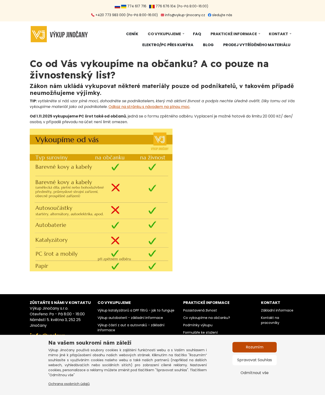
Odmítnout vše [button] (255, 372)
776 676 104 (165, 6)
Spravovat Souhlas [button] (254, 360)
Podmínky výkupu (197, 325)
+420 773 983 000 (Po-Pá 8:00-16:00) (126, 15)
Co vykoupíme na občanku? (206, 317)
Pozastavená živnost (200, 310)
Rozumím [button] (254, 347)
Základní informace (277, 310)
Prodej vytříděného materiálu (257, 45)
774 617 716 (137, 6)
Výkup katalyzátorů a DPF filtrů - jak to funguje (136, 310)
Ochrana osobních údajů (69, 383)
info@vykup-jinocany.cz (184, 15)
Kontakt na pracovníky (270, 320)
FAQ (197, 34)
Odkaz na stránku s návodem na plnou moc (149, 106)
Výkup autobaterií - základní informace (130, 317)
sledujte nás (221, 15)
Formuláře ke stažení (200, 332)
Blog (208, 45)
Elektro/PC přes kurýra (167, 45)
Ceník (132, 34)
